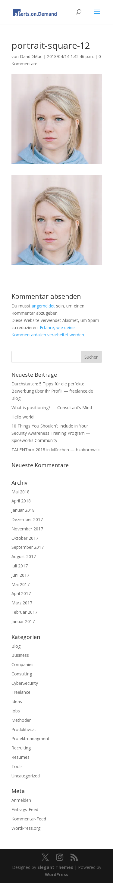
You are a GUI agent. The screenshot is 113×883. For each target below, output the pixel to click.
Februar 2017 (24, 612)
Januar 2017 (23, 621)
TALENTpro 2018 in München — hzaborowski (56, 449)
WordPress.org (25, 828)
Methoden (21, 720)
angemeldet (43, 306)
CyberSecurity (24, 683)
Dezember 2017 (27, 519)
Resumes (20, 757)
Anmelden (21, 800)
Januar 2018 (23, 510)
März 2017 (21, 603)
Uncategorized (25, 776)
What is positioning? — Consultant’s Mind (51, 407)
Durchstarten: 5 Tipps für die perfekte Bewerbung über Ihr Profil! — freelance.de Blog (52, 391)
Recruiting (21, 748)
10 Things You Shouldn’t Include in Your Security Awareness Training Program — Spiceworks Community (50, 433)
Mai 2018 (20, 492)
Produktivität (23, 729)
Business (20, 655)
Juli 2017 (19, 566)
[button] (56, 220)
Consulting (21, 674)
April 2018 (21, 501)
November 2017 (27, 529)
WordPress (56, 874)
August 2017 (23, 556)
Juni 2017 (20, 575)
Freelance (20, 692)
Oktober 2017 (24, 538)
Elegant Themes (55, 867)
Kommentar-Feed (28, 819)
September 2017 (27, 547)
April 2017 (21, 593)
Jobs (15, 711)
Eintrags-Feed (24, 809)
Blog (15, 646)
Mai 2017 (20, 584)
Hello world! (22, 417)
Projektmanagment (30, 738)
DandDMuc (31, 56)
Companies (22, 664)
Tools (17, 766)
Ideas (16, 701)
